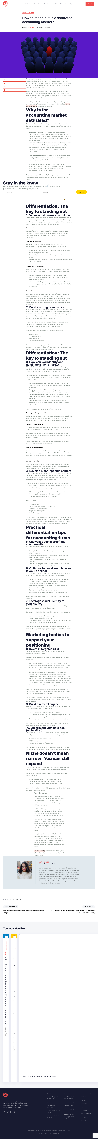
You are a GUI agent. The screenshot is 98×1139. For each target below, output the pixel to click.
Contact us (84, 1110)
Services (27, 4)
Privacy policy (84, 1117)
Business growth (28, 12)
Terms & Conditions (86, 1113)
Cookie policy (84, 1120)
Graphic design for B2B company (53, 1111)
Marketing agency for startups (70, 1110)
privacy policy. (61, 202)
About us (54, 4)
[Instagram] (15, 1112)
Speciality (37, 4)
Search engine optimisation (51, 1106)
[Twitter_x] (8, 1112)
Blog (71, 4)
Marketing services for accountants (69, 1097)
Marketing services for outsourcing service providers (69, 1103)
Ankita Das (31, 27)
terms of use (52, 202)
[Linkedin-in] (11, 1112)
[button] (14, 79)
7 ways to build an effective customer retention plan (39, 1076)
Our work (46, 4)
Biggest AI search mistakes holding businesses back (6, 990)
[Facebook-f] (4, 1112)
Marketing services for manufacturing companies (69, 1116)
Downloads (63, 4)
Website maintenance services (53, 1116)
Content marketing (52, 1102)
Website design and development (52, 1097)
